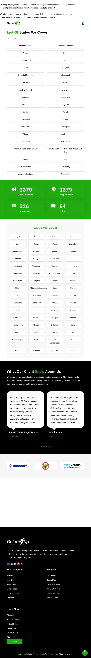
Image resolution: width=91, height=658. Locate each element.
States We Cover (53, 593)
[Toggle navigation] (83, 24)
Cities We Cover (53, 584)
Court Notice (12, 589)
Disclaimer (11, 637)
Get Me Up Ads (39, 654)
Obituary (10, 598)
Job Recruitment (13, 593)
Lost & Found (12, 580)
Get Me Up (52, 654)
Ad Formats (51, 576)
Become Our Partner (55, 598)
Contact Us (11, 628)
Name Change (13, 576)
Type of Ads (51, 580)
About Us (10, 615)
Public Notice (12, 584)
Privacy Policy (12, 633)
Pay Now (14, 641)
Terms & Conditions (14, 619)
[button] (41, 446)
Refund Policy (12, 624)
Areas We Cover (53, 589)
